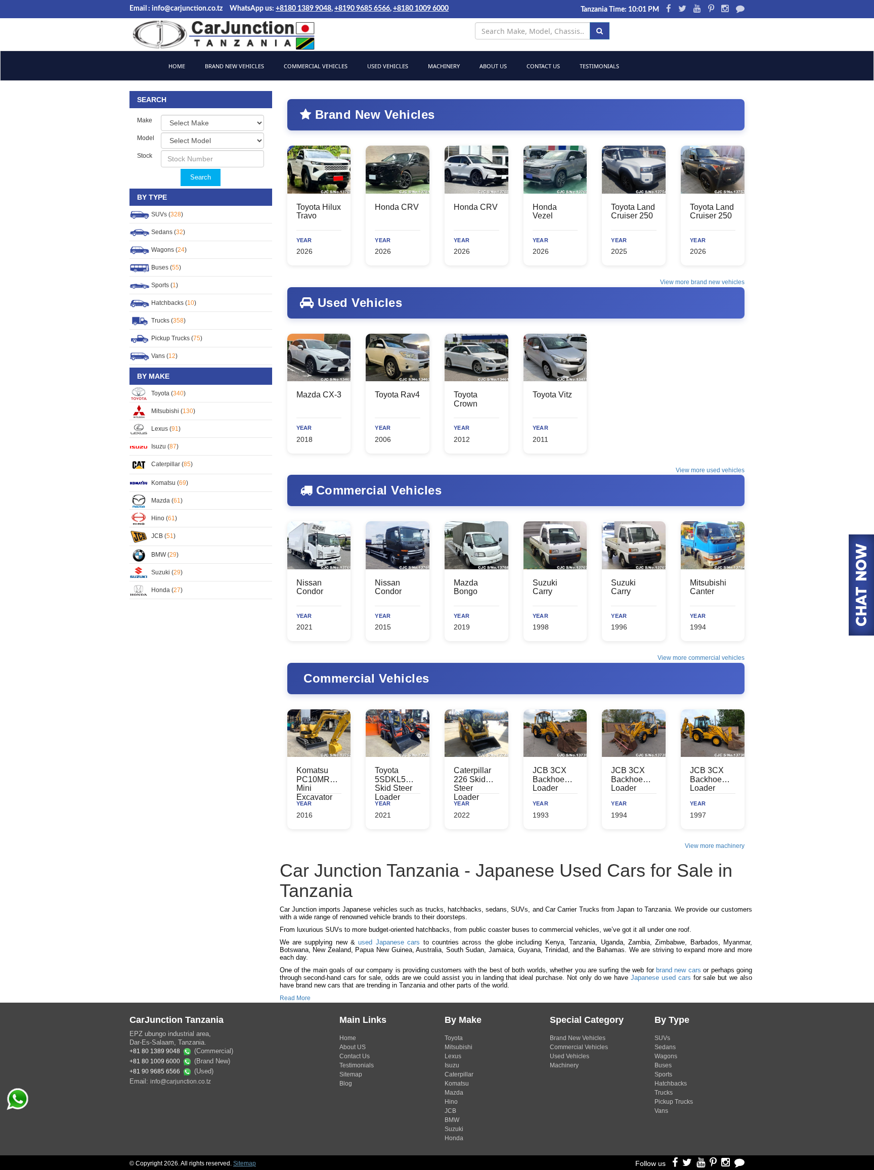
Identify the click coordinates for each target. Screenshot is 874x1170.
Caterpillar (459, 1074)
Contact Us (542, 66)
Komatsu (457, 1083)
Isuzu (452, 1065)
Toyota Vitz (552, 394)
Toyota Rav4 (397, 394)
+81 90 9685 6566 (154, 1071)
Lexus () (165, 428)
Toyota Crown (465, 399)
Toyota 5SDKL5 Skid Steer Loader (393, 783)
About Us (492, 66)
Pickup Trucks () (176, 338)
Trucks (663, 1092)
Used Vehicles (387, 66)
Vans (661, 1110)
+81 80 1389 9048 (154, 1051)
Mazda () (166, 500)
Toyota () (168, 393)
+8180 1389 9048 (303, 8)
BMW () (164, 554)
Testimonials (598, 66)
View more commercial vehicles (701, 657)
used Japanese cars (389, 942)
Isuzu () (164, 446)
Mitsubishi (458, 1047)
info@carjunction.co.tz (180, 1081)
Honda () (166, 590)
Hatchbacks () (173, 302)
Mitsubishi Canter (708, 587)
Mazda (454, 1092)
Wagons (665, 1056)
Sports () (164, 285)
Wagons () (168, 249)
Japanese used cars (661, 977)
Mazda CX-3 (318, 394)
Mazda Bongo (466, 587)
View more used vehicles (710, 470)
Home (176, 66)
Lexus (453, 1056)
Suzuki (454, 1129)
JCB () (163, 535)
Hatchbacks (670, 1083)
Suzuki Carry (545, 587)
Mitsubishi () (172, 411)
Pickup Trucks (673, 1101)
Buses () (165, 267)
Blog (345, 1083)
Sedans (665, 1047)
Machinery (443, 66)
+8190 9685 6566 (362, 8)
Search (200, 177)
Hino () (163, 518)
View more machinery (715, 845)
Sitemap (350, 1074)
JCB (450, 1110)
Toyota (454, 1038)
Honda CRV (397, 207)
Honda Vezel (545, 211)
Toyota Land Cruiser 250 (633, 211)
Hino (451, 1101)
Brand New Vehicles (233, 66)
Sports (663, 1074)
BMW (452, 1119)
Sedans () (167, 232)
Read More (295, 998)
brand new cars (678, 970)
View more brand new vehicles (702, 282)
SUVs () (166, 214)
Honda (454, 1138)
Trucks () (168, 320)
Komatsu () (169, 482)
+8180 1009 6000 (421, 8)
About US (352, 1047)
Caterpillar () (171, 464)
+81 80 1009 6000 (154, 1061)
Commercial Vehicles (314, 66)
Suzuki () (166, 572)
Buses (663, 1065)
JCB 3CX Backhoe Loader (549, 779)
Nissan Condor (309, 587)
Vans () (164, 355)
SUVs (662, 1038)
